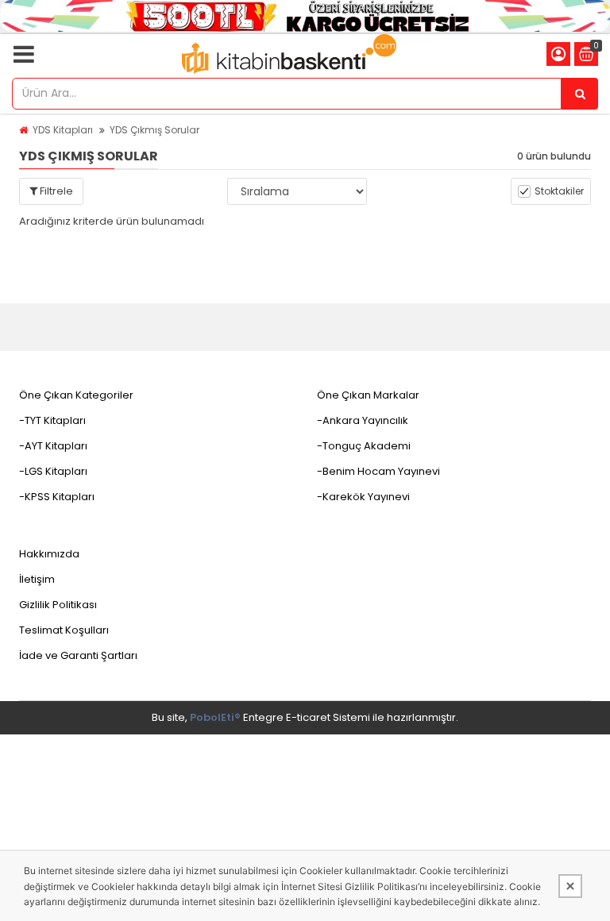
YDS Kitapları (63, 130)
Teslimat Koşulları (64, 630)
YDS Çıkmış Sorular (154, 130)
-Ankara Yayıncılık (362, 420)
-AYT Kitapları (53, 445)
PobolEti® (215, 717)
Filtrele (55, 190)
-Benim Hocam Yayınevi (378, 471)
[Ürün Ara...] (580, 94)
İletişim (37, 579)
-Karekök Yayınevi (363, 496)
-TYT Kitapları (52, 420)
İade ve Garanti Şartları (78, 655)
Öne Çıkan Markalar (368, 395)
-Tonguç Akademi (364, 445)
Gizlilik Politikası (58, 604)
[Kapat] (570, 886)
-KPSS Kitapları (57, 496)
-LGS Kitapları (53, 471)
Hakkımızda (49, 553)
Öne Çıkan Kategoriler (76, 395)
